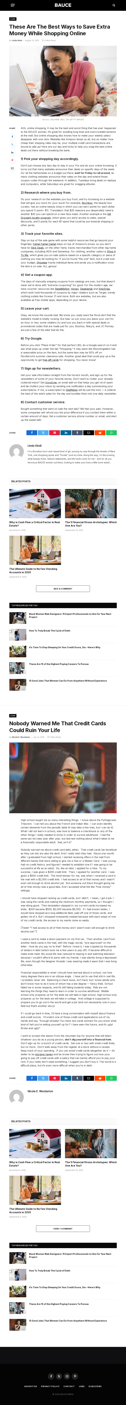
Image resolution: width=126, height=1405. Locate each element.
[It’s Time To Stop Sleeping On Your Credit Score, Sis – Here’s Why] (17, 651)
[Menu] (13, 5)
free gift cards (51, 359)
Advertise (30, 1386)
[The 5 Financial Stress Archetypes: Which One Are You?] (91, 503)
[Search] (113, 5)
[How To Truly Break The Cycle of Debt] (17, 635)
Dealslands (86, 288)
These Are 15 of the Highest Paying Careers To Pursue (59, 664)
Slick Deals (37, 247)
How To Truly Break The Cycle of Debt (49, 630)
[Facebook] (12, 137)
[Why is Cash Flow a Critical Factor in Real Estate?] (35, 503)
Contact (69, 1386)
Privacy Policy (50, 1386)
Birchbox (87, 202)
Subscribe (95, 1386)
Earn (12, 19)
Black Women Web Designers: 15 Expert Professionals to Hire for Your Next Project (70, 615)
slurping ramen (44, 1054)
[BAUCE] (63, 5)
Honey (75, 288)
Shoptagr (42, 262)
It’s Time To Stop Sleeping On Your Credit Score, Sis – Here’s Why (64, 647)
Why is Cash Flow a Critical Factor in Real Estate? (34, 524)
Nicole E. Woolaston (21, 737)
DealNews (72, 389)
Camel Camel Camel (44, 244)
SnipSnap (104, 288)
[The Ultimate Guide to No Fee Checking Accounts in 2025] (35, 550)
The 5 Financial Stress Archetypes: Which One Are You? (91, 524)
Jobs (82, 1386)
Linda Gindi (17, 40)
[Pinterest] (12, 160)
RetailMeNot (62, 288)
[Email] (12, 168)
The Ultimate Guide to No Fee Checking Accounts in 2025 (33, 570)
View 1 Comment (63, 1228)
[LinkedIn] (12, 152)
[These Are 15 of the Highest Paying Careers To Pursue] (17, 668)
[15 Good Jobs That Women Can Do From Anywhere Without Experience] (17, 685)
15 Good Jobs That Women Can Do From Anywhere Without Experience (68, 680)
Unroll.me (51, 382)
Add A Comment (63, 588)
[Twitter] (12, 144)
